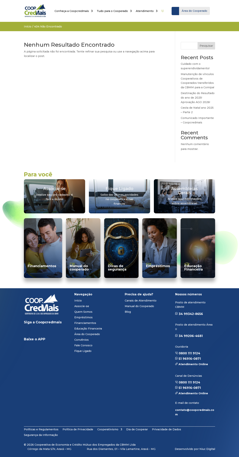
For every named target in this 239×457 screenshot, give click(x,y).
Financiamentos (42, 266)
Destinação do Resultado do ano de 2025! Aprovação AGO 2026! (198, 97)
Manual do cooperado (79, 267)
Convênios (81, 339)
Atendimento (145, 11)
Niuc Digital (207, 449)
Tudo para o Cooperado (112, 11)
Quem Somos (83, 311)
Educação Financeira (193, 267)
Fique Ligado (82, 351)
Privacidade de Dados (166, 429)
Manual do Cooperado (139, 306)
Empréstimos (158, 266)
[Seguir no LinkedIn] (30, 332)
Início (27, 26)
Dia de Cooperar (137, 429)
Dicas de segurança (117, 267)
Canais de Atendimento (140, 300)
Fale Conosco (83, 345)
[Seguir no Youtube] (42, 332)
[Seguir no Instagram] (56, 332)
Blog (128, 311)
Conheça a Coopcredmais (72, 11)
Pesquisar (206, 45)
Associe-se (81, 306)
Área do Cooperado (87, 334)
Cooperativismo (107, 429)
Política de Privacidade (78, 429)
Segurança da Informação (41, 434)
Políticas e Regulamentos (41, 429)
